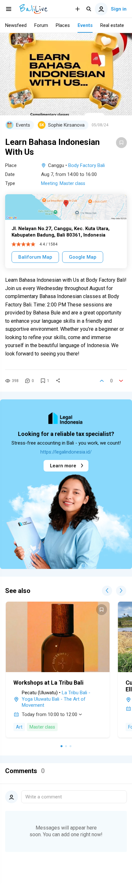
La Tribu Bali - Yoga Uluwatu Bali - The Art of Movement (56, 699)
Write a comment (43, 797)
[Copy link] (58, 380)
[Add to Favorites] (121, 142)
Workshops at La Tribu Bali (48, 682)
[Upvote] (102, 381)
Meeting (49, 183)
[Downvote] (121, 381)
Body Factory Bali (86, 165)
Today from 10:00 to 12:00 (49, 714)
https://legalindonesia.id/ (66, 452)
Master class (72, 183)
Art (19, 727)
